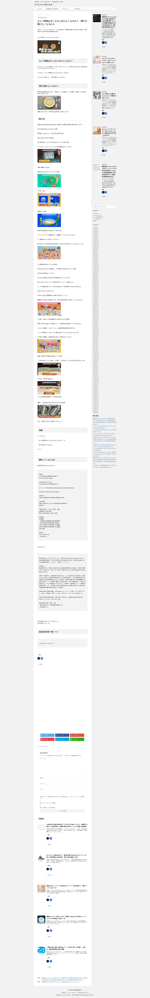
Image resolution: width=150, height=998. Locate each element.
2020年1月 (95, 375)
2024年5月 (95, 278)
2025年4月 (95, 257)
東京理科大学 (41, 547)
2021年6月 (95, 343)
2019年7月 (95, 386)
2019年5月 (95, 390)
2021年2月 (95, 350)
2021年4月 (95, 347)
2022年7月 (95, 319)
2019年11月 (96, 378)
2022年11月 (96, 311)
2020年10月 (96, 358)
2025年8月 (95, 250)
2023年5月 (95, 300)
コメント (43, 758)
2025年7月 (95, 251)
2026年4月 (95, 235)
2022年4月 (95, 324)
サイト (41, 789)
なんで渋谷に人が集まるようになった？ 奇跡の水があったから (109, 95)
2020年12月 (96, 354)
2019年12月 (96, 377)
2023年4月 (95, 302)
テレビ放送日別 (97, 218)
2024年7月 (95, 274)
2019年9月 (95, 382)
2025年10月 (96, 246)
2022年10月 (96, 313)
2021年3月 (95, 349)
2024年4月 (95, 279)
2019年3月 (95, 393)
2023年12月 (96, 287)
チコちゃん (95, 213)
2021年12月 (96, 332)
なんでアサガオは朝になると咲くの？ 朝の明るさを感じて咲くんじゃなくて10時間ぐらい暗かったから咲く (104, 453)
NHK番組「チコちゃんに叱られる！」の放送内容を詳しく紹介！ (75, 992)
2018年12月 (96, 399)
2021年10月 (96, 335)
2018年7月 (95, 408)
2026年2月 (95, 238)
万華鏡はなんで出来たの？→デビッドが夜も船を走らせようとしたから (60, 981)
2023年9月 (95, 293)
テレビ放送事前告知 (98, 217)
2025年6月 (95, 253)
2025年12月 (96, 242)
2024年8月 (95, 272)
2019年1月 (95, 397)
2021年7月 (95, 341)
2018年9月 (95, 405)
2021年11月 (96, 334)
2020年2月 (95, 373)
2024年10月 (96, 268)
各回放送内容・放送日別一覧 (52, 9)
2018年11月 (96, 401)
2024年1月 (95, 285)
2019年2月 (95, 395)
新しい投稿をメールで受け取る (47, 807)
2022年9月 (95, 315)
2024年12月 (96, 265)
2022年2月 (95, 328)
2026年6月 (95, 231)
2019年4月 (95, 391)
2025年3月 (95, 259)
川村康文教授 (50, 465)
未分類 (94, 220)
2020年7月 (95, 363)
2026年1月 (95, 240)
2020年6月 (95, 365)
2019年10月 (96, 380)
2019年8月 (95, 384)
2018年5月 (95, 412)
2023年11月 (96, 289)
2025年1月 (95, 263)
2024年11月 (96, 266)
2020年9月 (95, 360)
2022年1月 (95, 330)
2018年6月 (95, 410)
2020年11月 (96, 356)
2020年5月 (95, 367)
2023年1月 (95, 307)
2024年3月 (95, 281)
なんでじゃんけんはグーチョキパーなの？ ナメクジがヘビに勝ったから (109, 60)
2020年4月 (95, 369)
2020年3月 (95, 371)
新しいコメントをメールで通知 (47, 803)
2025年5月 (95, 255)
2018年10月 (96, 403)
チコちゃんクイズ (43, 746)
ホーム (39, 8)
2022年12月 (96, 309)
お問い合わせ (77, 8)
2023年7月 (95, 296)
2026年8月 (95, 227)
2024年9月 (95, 270)
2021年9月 (95, 337)
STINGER (91, 995)
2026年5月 (95, 233)
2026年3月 (95, 237)
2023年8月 (95, 294)
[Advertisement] (63, 687)
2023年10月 (96, 291)
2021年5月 (95, 345)
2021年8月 (95, 339)
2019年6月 (95, 388)
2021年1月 (95, 352)
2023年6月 (95, 298)
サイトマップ (65, 8)
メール (42, 783)
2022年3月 (95, 326)
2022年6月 (95, 321)
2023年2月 (95, 306)
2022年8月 (95, 317)
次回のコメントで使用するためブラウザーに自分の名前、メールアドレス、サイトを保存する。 (62, 797)
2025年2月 (95, 261)
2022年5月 (95, 322)
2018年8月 (95, 406)
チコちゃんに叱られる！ (44, 5)
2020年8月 (95, 362)
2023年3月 (95, 304)
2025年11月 (96, 244)
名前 (41, 778)
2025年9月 (95, 248)
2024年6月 (95, 276)
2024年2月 (95, 283)
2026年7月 (95, 229)
